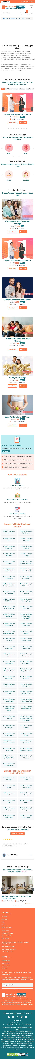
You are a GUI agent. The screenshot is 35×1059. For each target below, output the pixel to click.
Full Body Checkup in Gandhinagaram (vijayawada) (26, 616)
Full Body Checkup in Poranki (9, 692)
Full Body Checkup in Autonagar (9, 554)
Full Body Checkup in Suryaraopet (9, 726)
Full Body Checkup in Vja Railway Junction (26, 749)
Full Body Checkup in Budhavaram (9, 577)
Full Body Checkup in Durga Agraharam (9, 607)
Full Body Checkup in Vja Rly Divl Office (9, 757)
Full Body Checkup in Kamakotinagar (26, 647)
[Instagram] (17, 1017)
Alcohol (26, 180)
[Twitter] (22, 1017)
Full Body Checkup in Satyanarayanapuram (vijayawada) (26, 718)
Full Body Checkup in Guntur (9, 794)
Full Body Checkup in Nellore (26, 801)
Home (6, 18)
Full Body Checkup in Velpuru (26, 734)
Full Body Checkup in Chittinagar (26, 592)
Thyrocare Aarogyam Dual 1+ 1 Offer (17, 261)
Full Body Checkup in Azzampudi (9, 562)
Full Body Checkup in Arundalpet (26, 547)
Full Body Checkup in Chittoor (26, 778)
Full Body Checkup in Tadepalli (26, 726)
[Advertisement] (17, 32)
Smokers (9, 180)
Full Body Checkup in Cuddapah (9, 786)
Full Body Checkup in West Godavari (26, 816)
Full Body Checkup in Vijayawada (26, 741)
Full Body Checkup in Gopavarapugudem (9, 632)
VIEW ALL (24, 871)
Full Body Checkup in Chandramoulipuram (9, 585)
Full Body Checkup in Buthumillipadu (26, 577)
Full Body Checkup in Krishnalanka (26, 655)
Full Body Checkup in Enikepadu (9, 615)
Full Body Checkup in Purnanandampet (9, 700)
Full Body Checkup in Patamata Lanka (9, 685)
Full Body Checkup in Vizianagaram (9, 816)
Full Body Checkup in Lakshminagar (9, 662)
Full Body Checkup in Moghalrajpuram (26, 670)
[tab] (3, 89)
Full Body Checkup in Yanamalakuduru (9, 764)
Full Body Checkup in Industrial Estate (26, 639)
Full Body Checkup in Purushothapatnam (26, 700)
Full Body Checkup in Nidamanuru (9, 677)
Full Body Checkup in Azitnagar (26, 554)
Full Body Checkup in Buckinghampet (26, 569)
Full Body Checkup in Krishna (26, 794)
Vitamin (26, 153)
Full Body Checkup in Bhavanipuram (9, 569)
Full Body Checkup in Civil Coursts (9, 600)
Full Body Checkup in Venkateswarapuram (9, 741)
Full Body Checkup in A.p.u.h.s (9, 539)
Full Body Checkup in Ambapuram (9, 547)
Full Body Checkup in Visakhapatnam (26, 809)
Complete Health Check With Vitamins (18, 114)
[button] (3, 109)
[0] (26, 13)
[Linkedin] (13, 1017)
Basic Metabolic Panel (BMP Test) (17, 417)
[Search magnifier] (20, 13)
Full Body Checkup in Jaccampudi (9, 647)
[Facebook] (9, 1017)
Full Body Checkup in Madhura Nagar (9, 670)
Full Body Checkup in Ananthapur (9, 778)
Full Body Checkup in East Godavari (26, 786)
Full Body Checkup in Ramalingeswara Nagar (9, 708)
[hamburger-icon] (31, 7)
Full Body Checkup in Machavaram (26, 662)
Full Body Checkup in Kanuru (9, 655)
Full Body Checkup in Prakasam (9, 809)
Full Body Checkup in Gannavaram (9, 624)
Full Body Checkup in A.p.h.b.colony (26, 532)
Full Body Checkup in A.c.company (9, 532)
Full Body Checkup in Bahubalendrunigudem (26, 562)
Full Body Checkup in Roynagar (9, 717)
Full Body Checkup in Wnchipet (26, 757)
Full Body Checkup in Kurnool (9, 801)
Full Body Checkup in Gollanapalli (26, 624)
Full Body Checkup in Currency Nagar (26, 600)
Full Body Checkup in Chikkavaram (26, 585)
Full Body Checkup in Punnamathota (26, 692)
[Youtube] (26, 1017)
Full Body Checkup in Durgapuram (26, 607)
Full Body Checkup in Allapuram (26, 539)
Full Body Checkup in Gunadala (9, 639)
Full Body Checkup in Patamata (26, 677)
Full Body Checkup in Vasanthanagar (9, 734)
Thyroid (9, 153)
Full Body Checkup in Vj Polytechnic (9, 749)
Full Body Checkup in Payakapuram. (26, 685)
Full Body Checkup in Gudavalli (26, 632)
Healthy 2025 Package (17, 378)
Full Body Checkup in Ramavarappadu (26, 707)
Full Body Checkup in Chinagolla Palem (9, 592)
